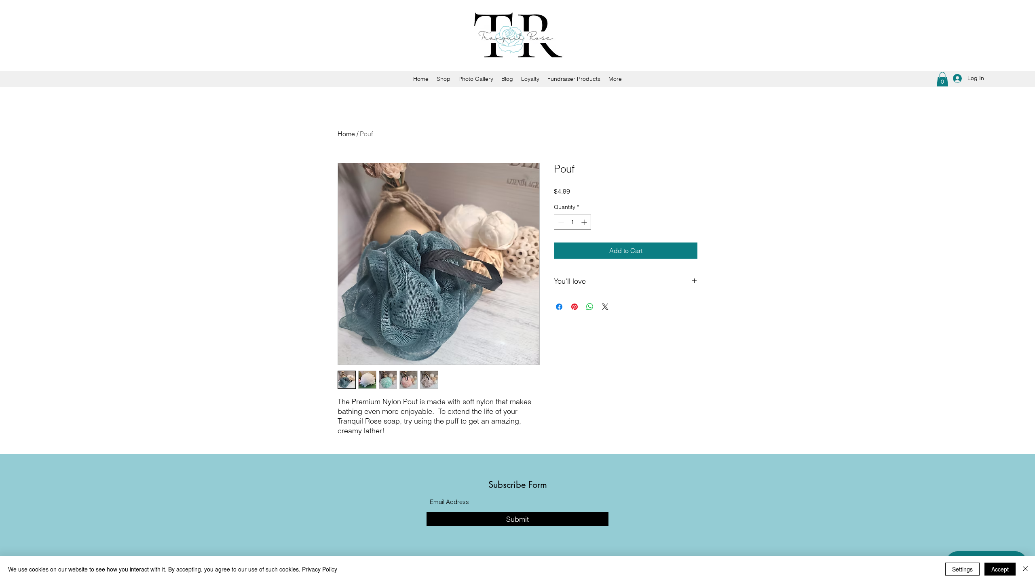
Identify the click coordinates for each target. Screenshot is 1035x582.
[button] (942, 79)
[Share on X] (605, 307)
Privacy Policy (319, 569)
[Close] (1025, 569)
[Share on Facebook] (559, 307)
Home (346, 134)
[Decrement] (560, 222)
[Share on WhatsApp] (590, 307)
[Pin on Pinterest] (574, 307)
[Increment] (585, 222)
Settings (962, 569)
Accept (1000, 569)
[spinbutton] (572, 222)
